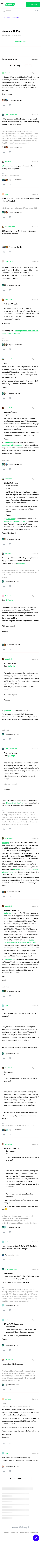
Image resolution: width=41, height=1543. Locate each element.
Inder (6, 194)
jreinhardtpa (9, 838)
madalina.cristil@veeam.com (13, 445)
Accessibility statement (29, 1532)
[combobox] (20, 10)
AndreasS (8, 596)
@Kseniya (5, 165)
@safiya (20, 802)
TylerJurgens (9, 1360)
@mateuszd (8, 442)
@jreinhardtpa (9, 959)
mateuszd (8, 359)
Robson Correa (10, 227)
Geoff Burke (9, 1068)
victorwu (8, 161)
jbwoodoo (8, 73)
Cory (6, 1005)
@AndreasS (8, 710)
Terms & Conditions (10, 1532)
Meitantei (8, 1399)
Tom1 (6, 1242)
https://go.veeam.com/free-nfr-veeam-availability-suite (20, 332)
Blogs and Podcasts (11, 17)
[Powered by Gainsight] (20, 1528)
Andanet (8, 553)
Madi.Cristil (8, 299)
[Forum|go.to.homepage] (10, 4)
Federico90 (9, 261)
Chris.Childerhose (11, 114)
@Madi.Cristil (11, 802)
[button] (2, 4)
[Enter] (3, 10)
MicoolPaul (8, 1144)
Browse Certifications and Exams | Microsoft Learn (20, 871)
